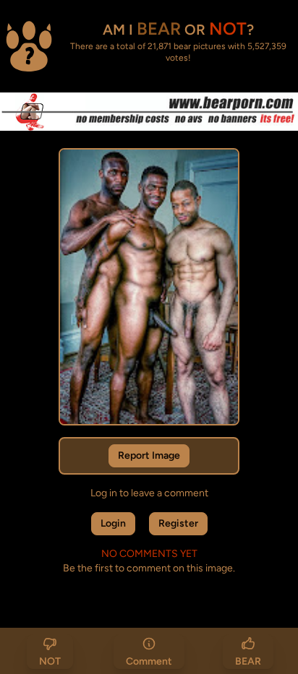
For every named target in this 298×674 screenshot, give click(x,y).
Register (178, 523)
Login (113, 523)
